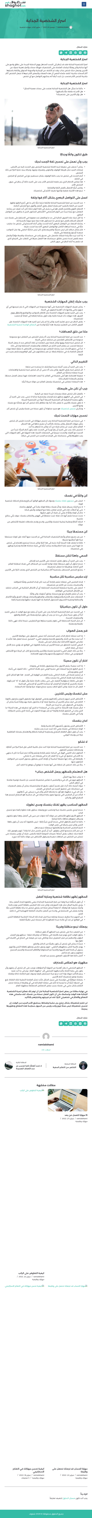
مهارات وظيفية (81, 1121)
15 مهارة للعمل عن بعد (76, 1115)
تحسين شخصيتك (68, 408)
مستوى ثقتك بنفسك (64, 501)
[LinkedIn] (70, 52)
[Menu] (84, 4)
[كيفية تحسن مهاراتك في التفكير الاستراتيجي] (24, 1375)
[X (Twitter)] (80, 52)
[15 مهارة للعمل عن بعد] (67, 1100)
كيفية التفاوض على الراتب (31, 1273)
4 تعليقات (25, 1478)
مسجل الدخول (69, 1498)
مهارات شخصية (25, 27)
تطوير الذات (36, 27)
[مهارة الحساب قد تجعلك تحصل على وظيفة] (67, 1375)
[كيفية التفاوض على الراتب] (24, 1179)
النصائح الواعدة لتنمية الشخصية (21, 324)
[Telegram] (65, 52)
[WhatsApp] (61, 52)
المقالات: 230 (46, 1050)
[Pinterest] (75, 52)
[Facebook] (85, 52)
